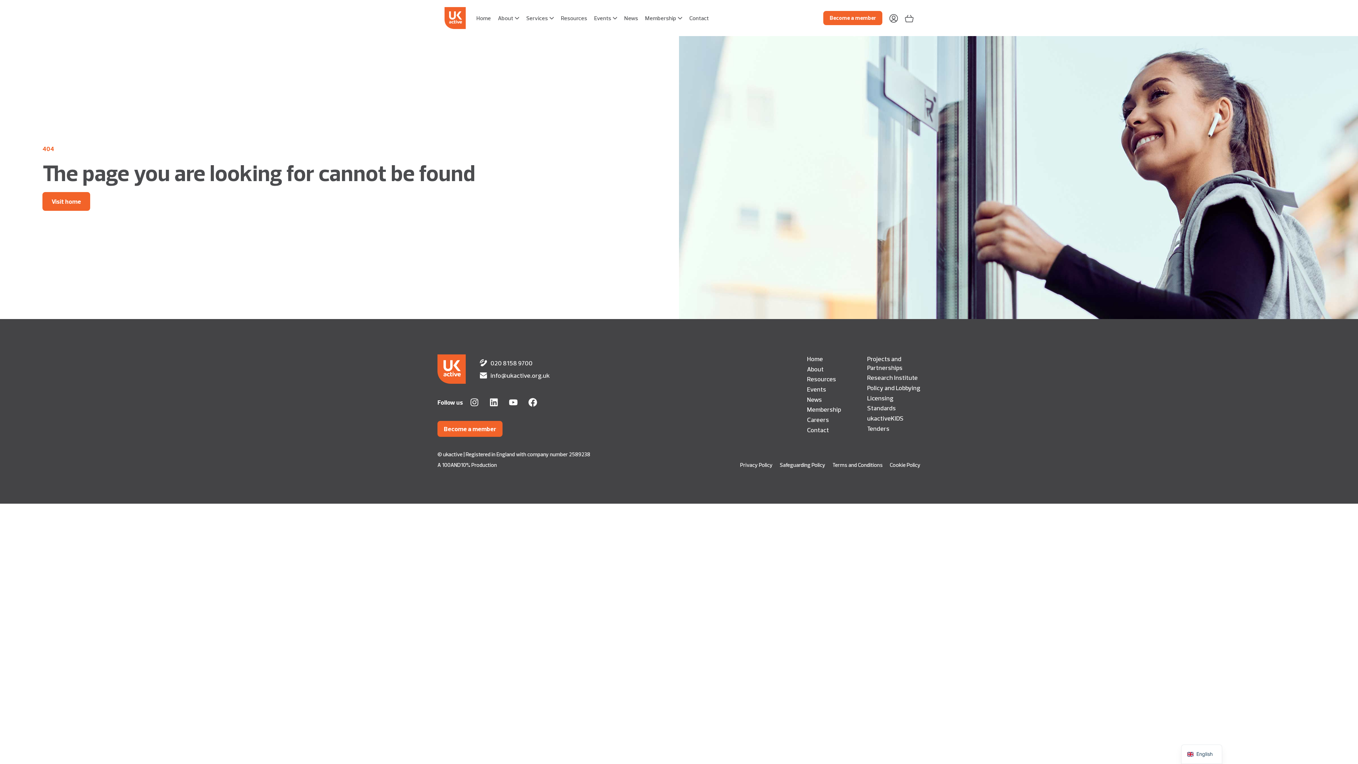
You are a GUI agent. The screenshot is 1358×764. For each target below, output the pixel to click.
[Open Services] (552, 18)
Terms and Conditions (857, 465)
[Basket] (909, 18)
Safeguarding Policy (802, 465)
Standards (881, 408)
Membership (824, 409)
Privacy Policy (756, 465)
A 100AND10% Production (467, 465)
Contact (818, 430)
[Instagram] (474, 402)
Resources (821, 379)
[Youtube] (513, 402)
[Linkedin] (493, 402)
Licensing (880, 398)
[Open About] (517, 18)
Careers (818, 419)
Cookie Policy (905, 465)
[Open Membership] (680, 18)
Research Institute (892, 377)
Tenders (878, 428)
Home (815, 359)
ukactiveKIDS (885, 418)
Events (816, 389)
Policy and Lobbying (893, 388)
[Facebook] (532, 402)
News (814, 399)
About (815, 369)
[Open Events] (615, 18)
